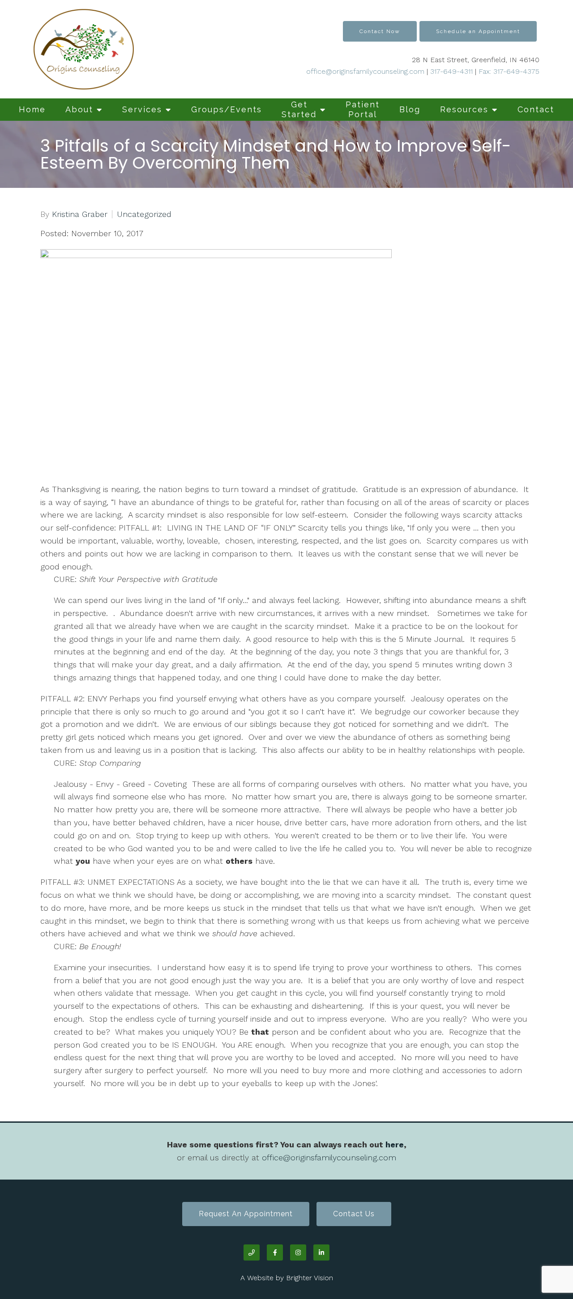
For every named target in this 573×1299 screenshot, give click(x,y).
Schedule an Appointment (478, 31)
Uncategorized (144, 214)
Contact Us (354, 1214)
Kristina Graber (79, 214)
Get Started (299, 109)
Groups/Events (226, 109)
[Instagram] (298, 1252)
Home (32, 109)
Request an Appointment (246, 1214)
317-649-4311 (451, 71)
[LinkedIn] (321, 1252)
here (394, 1144)
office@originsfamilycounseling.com (365, 71)
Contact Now (379, 31)
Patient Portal (363, 109)
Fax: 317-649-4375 (507, 71)
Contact (535, 109)
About (79, 109)
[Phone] (252, 1252)
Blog (409, 109)
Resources (464, 109)
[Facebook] (275, 1252)
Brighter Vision (309, 1278)
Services (142, 109)
